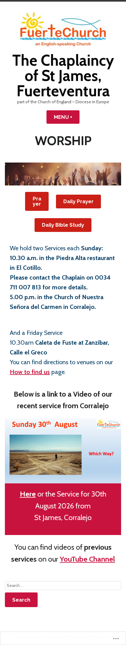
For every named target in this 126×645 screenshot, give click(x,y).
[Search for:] (63, 585)
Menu (67, 117)
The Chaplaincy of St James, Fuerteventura (63, 75)
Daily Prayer (78, 201)
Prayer (37, 201)
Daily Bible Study (63, 225)
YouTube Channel (87, 559)
